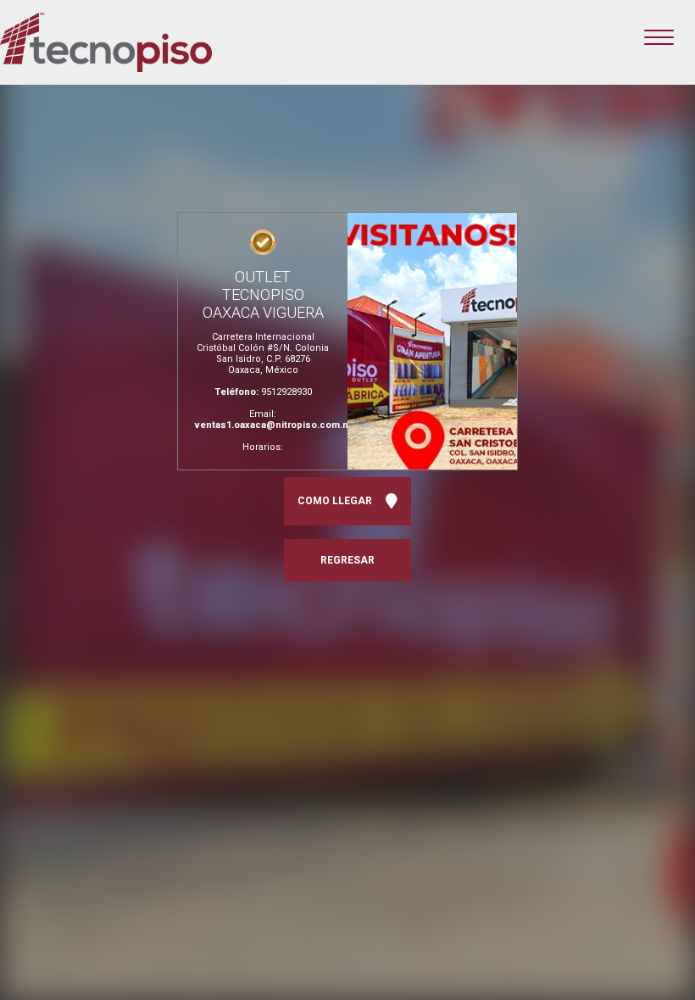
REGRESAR (347, 560)
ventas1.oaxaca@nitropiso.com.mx (275, 425)
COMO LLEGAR (337, 501)
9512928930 (286, 391)
